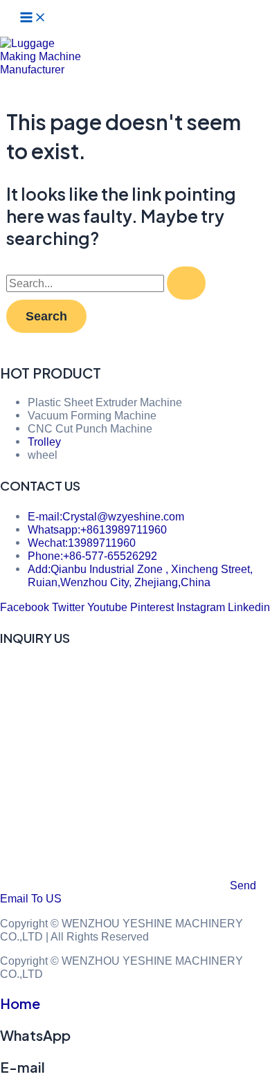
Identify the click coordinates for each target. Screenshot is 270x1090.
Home (20, 1003)
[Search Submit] (186, 283)
